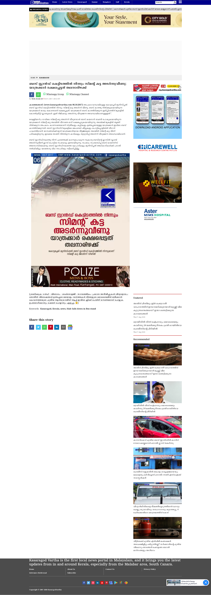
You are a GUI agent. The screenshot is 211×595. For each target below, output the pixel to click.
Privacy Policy (150, 569)
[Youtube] (102, 582)
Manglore (107, 2)
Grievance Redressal (38, 573)
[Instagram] (93, 582)
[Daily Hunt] (120, 582)
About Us (71, 569)
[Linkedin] (97, 582)
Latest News (67, 2)
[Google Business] (110, 582)
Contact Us (110, 569)
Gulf (117, 2)
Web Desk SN (37, 99)
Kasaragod (82, 2)
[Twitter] (88, 582)
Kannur (95, 2)
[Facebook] (83, 582)
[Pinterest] (106, 582)
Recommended (141, 339)
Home (54, 2)
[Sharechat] (125, 582)
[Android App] (115, 582)
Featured (138, 298)
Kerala (127, 2)
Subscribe (71, 573)
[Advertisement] (102, 58)
